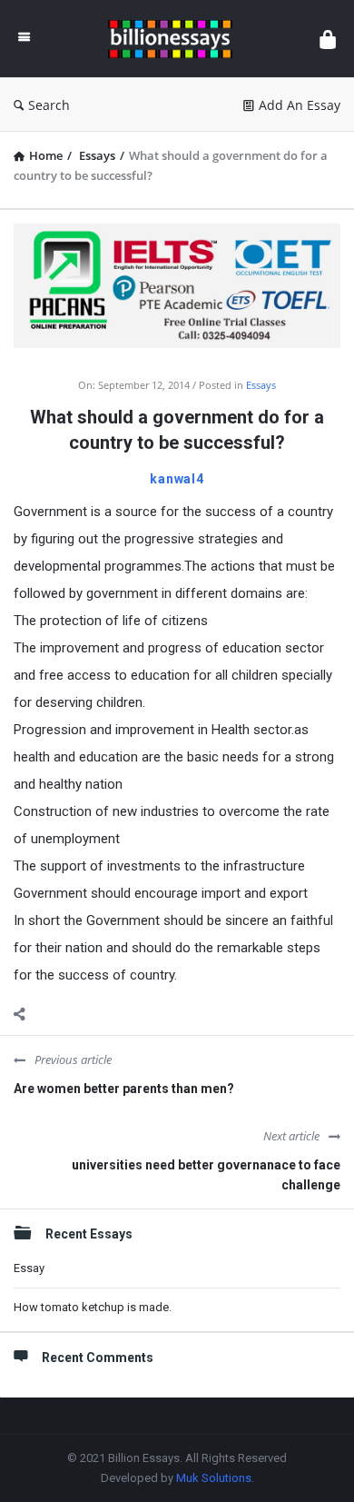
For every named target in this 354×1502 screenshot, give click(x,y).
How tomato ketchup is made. (93, 1307)
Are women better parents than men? (124, 1088)
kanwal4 (177, 479)
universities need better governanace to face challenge (206, 1175)
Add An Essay (299, 105)
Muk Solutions (213, 1478)
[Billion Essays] (174, 38)
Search (49, 105)
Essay (29, 1268)
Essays (261, 385)
